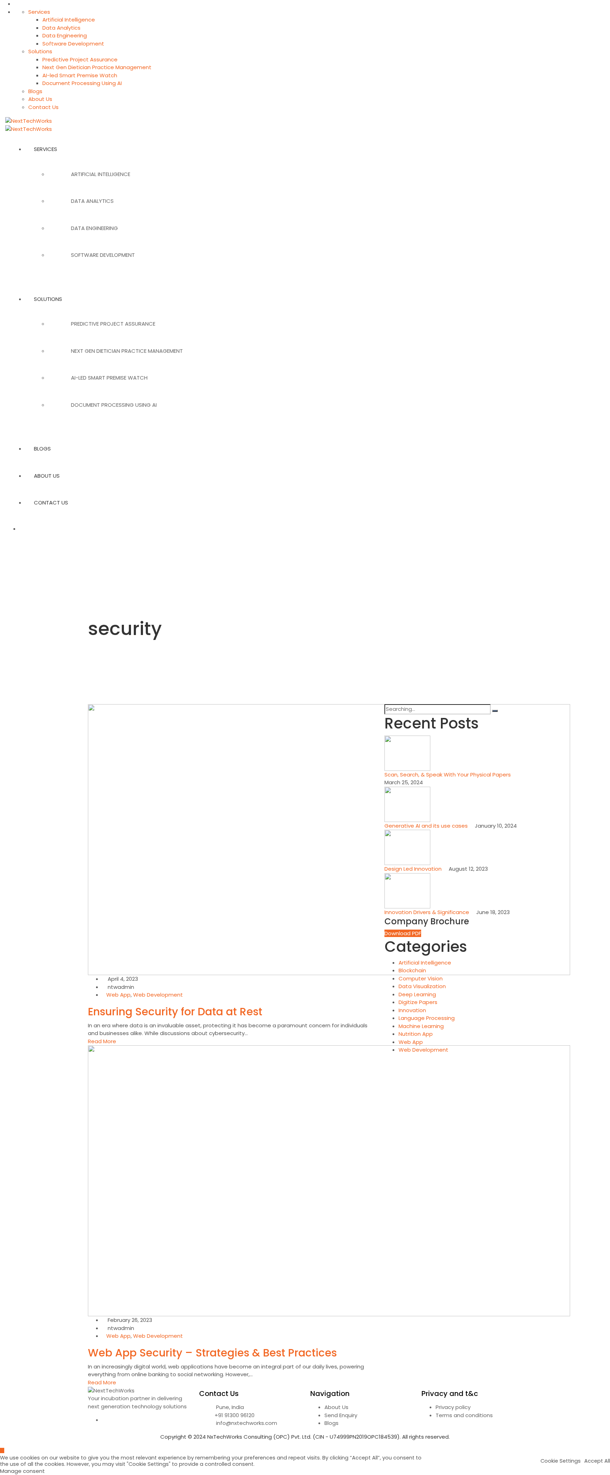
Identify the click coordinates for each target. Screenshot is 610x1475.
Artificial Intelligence (68, 19)
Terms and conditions (464, 1415)
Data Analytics (61, 27)
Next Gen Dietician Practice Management (96, 67)
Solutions (40, 51)
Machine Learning (421, 1026)
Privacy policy (453, 1407)
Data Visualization (422, 986)
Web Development (158, 994)
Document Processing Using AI (82, 83)
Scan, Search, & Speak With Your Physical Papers (448, 774)
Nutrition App (416, 1034)
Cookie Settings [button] (560, 1461)
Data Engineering (64, 35)
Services (39, 12)
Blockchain (412, 970)
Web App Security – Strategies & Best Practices (212, 1352)
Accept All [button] (597, 1461)
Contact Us (43, 107)
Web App (118, 994)
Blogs (35, 91)
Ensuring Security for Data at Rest (175, 1011)
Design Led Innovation (413, 868)
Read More (102, 1041)
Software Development (73, 43)
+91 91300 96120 (235, 1415)
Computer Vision (421, 978)
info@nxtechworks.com (246, 1423)
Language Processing (427, 1018)
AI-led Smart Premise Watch (79, 75)
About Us (40, 99)
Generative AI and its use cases (426, 825)
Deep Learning (417, 994)
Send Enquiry (340, 1415)
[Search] (495, 711)
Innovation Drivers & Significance (427, 912)
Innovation (412, 1010)
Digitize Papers (418, 1002)
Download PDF (402, 933)
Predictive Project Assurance (80, 59)
